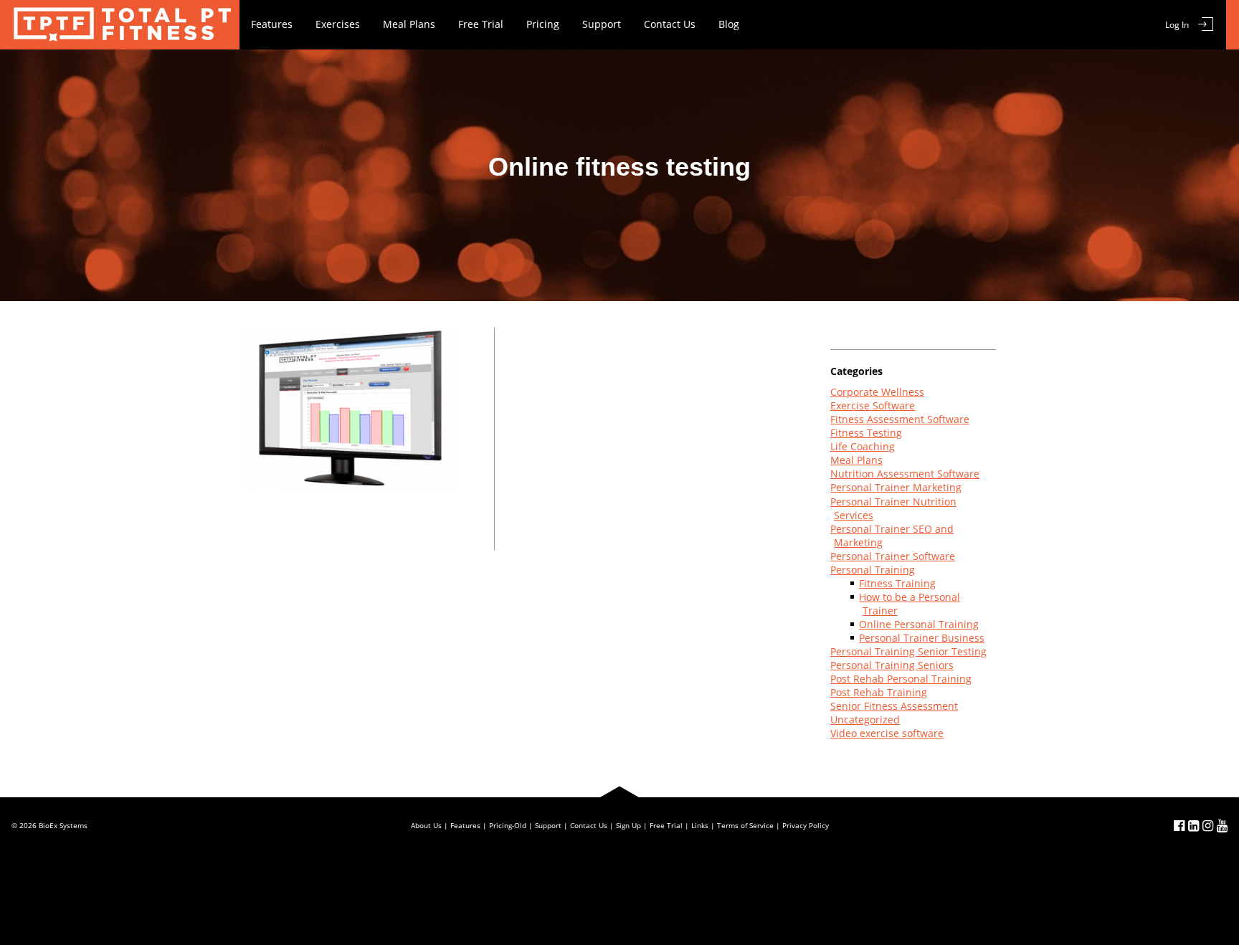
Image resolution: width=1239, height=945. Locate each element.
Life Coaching (862, 446)
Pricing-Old (507, 825)
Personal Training (872, 569)
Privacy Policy (805, 825)
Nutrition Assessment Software (904, 473)
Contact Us (670, 24)
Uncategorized (865, 719)
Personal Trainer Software (892, 556)
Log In (1177, 25)
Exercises (337, 24)
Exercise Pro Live (119, 24)
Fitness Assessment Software (899, 419)
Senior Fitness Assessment (894, 706)
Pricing (542, 24)
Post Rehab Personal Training (901, 678)
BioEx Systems (63, 825)
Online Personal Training (919, 624)
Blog (728, 24)
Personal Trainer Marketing (896, 487)
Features (272, 24)
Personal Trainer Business (921, 638)
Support (601, 24)
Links (699, 825)
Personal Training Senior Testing (908, 651)
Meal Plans (409, 24)
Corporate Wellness (877, 392)
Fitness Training (897, 583)
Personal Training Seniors (892, 665)
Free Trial (480, 24)
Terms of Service (745, 825)
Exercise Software (872, 405)
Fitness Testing (866, 433)
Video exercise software (887, 733)
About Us (426, 825)
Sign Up (628, 825)
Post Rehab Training (878, 692)
